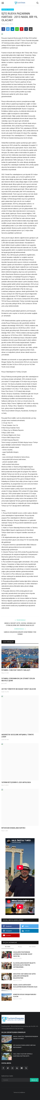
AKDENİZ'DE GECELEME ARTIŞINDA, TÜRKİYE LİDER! (17, 736)
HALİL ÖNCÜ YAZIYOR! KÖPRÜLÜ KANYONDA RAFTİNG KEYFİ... (22, 1055)
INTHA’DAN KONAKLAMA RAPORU (13, 828)
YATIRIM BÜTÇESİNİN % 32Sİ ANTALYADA (16, 782)
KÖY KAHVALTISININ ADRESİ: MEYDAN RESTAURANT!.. (24, 1046)
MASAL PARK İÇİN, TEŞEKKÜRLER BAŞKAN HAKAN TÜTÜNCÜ (25, 1037)
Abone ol (34, 1080)
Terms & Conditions (19, 1092)
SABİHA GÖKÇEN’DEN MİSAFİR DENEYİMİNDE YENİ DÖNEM (20, 633)
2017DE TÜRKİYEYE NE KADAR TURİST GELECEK (18, 689)
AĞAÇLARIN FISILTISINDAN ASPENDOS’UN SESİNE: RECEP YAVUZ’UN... (22, 954)
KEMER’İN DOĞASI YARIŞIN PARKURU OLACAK (24, 995)
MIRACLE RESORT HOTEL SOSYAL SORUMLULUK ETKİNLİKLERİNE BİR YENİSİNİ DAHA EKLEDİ (20, 624)
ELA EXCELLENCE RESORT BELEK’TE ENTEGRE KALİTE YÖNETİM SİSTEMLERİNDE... (24, 965)
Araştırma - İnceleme (7, 9)
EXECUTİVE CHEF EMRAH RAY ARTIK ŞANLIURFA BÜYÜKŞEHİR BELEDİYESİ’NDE (24, 976)
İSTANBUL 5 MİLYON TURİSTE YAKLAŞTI (15, 670)
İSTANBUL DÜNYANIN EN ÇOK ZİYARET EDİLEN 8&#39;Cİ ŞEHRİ (18, 680)
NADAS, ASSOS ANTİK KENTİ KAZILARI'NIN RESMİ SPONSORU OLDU (25, 986)
